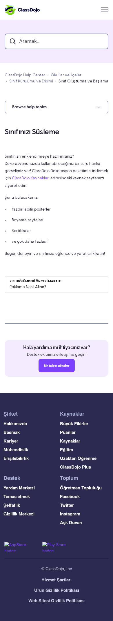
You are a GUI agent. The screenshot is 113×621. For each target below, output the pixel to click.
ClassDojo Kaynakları (31, 178)
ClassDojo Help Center (25, 75)
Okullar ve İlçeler (66, 75)
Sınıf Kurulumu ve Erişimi (31, 81)
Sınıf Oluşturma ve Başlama (83, 81)
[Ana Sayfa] (22, 10)
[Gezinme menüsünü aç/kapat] (105, 10)
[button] (56, 107)
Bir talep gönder (57, 365)
